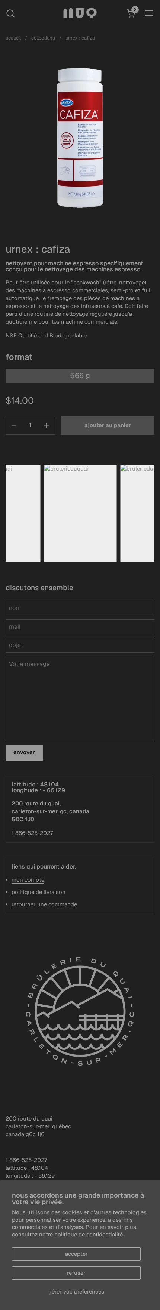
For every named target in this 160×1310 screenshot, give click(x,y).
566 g (80, 375)
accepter (76, 1253)
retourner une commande (44, 904)
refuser (76, 1272)
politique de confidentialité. (89, 1234)
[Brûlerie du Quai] (80, 13)
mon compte (28, 879)
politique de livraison (38, 892)
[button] (10, 13)
